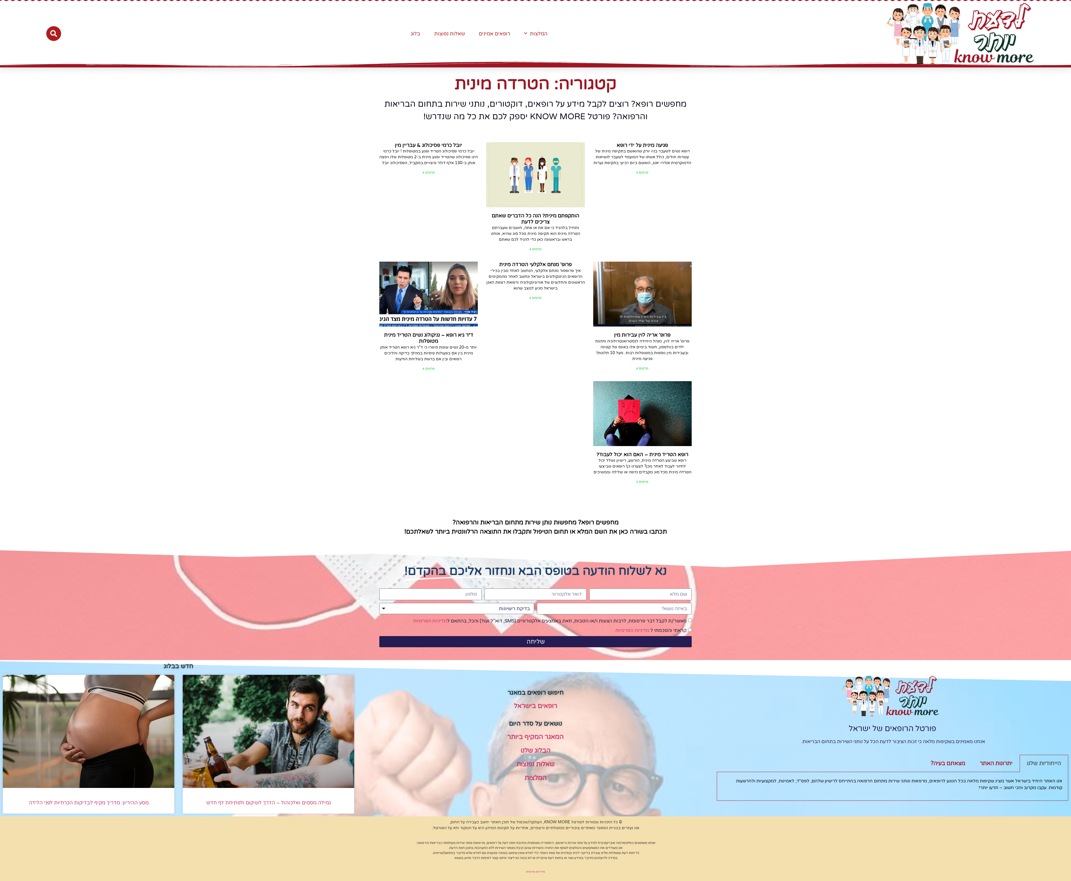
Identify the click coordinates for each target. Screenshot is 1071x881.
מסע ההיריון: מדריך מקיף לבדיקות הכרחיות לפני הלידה (89, 803)
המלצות (538, 34)
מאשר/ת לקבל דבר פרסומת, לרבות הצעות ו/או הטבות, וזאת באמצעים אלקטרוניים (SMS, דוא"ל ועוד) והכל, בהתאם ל (550, 621)
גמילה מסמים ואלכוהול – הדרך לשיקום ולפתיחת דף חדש (268, 803)
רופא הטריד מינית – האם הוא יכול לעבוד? (642, 454)
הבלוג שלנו (536, 751)
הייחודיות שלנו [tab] (1044, 763)
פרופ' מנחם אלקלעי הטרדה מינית (535, 264)
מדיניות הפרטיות (430, 621)
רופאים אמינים (494, 34)
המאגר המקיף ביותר (535, 737)
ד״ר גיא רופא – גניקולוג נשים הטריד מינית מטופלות (428, 338)
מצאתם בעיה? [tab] (948, 763)
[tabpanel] (892, 786)
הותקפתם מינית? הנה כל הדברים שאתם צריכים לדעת (535, 219)
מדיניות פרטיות (535, 871)
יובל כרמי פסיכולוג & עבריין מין (428, 145)
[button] (53, 33)
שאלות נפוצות (449, 34)
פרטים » (642, 172)
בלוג (415, 34)
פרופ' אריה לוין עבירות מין (642, 335)
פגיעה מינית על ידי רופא (642, 145)
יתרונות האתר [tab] (996, 763)
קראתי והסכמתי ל (651, 630)
